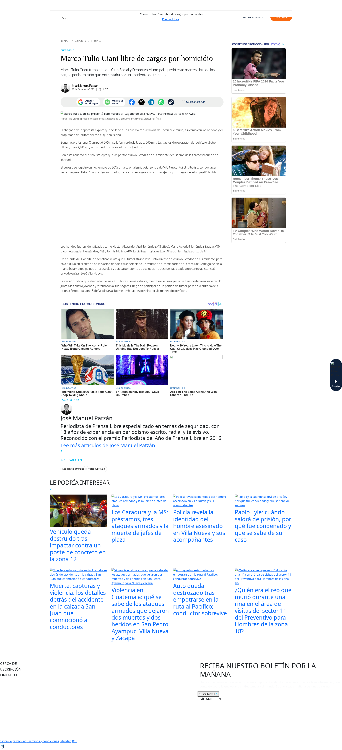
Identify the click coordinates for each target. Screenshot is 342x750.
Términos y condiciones (43, 741)
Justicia (96, 41)
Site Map (65, 741)
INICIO (64, 41)
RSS (74, 741)
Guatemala (79, 41)
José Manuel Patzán (85, 86)
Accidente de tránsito (73, 468)
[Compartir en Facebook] (131, 102)
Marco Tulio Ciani (96, 468)
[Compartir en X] (141, 102)
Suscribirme (207, 694)
